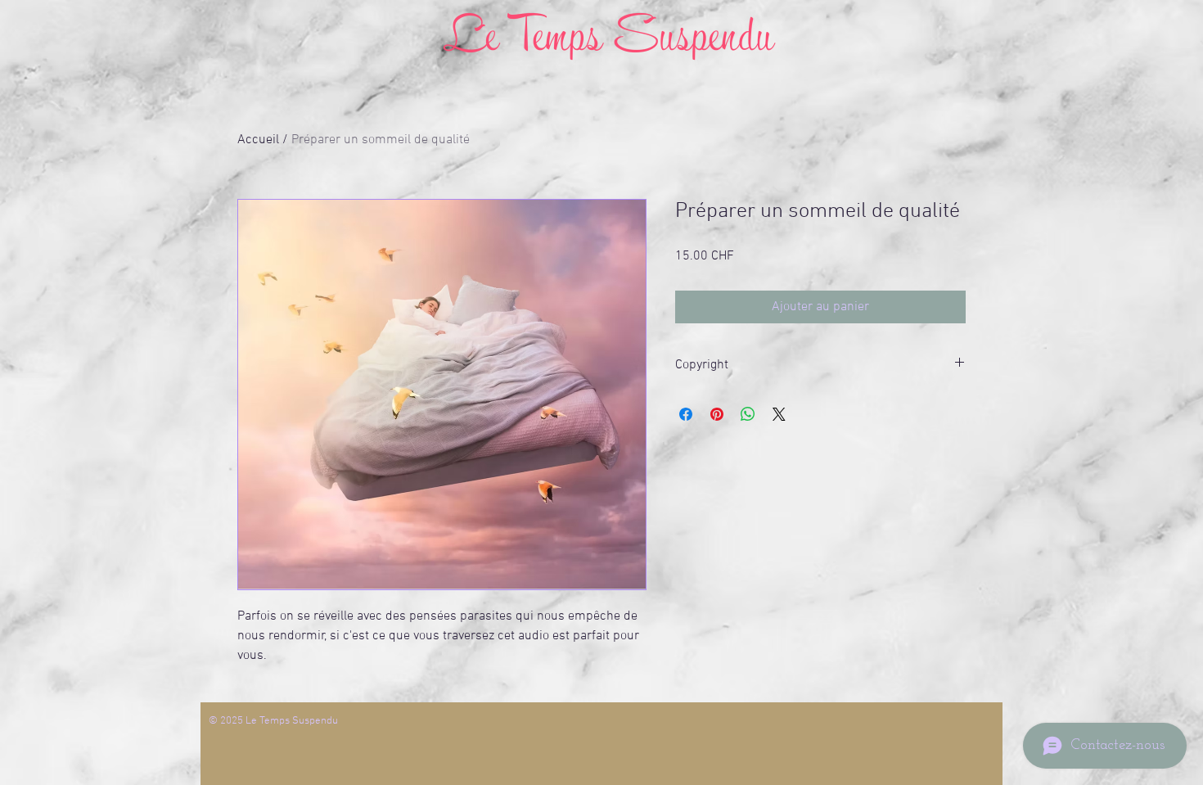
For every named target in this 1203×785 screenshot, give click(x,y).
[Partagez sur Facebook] (686, 414)
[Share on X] (779, 414)
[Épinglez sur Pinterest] (717, 414)
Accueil (258, 140)
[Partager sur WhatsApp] (748, 414)
